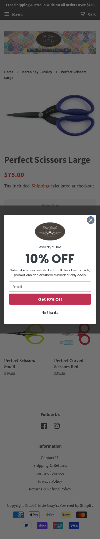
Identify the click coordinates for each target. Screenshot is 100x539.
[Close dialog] (90, 220)
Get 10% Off (50, 299)
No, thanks (50, 312)
